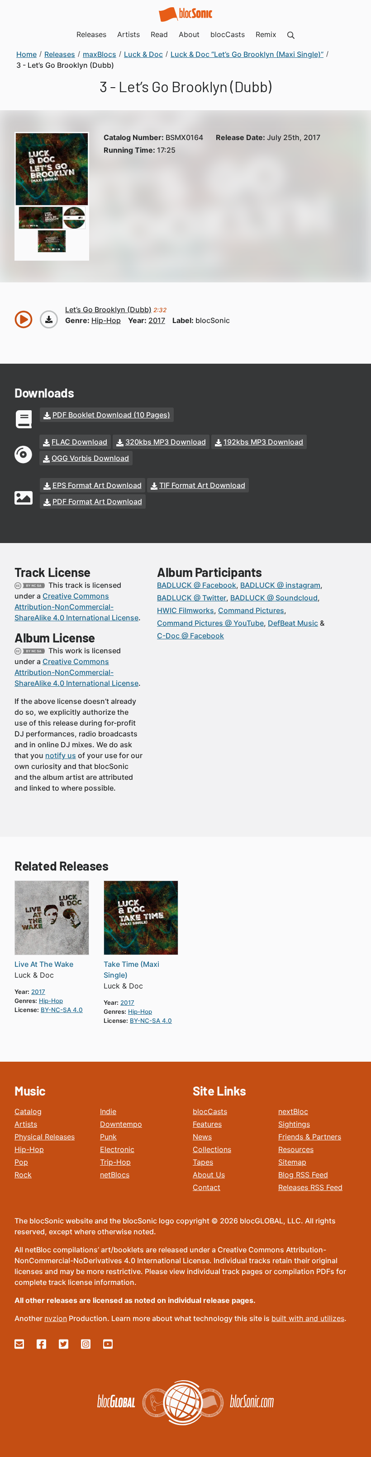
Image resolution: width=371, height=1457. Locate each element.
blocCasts (210, 1111)
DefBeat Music (293, 623)
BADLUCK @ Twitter (191, 597)
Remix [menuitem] (266, 34)
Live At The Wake (43, 964)
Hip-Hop (29, 1149)
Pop (21, 1162)
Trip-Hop (115, 1162)
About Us (209, 1174)
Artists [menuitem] (128, 34)
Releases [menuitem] (91, 34)
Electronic (117, 1149)
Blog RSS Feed (303, 1174)
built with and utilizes (307, 1318)
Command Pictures (251, 610)
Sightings (294, 1124)
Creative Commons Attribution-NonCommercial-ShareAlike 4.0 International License (76, 606)
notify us (60, 755)
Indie (108, 1111)
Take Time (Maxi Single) (131, 969)
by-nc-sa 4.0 (62, 1009)
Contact (206, 1187)
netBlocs (114, 1174)
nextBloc (293, 1111)
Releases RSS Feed (310, 1187)
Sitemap (292, 1162)
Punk (108, 1136)
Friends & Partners (309, 1136)
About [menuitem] (189, 34)
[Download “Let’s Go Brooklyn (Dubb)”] (49, 319)
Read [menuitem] (159, 34)
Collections (212, 1149)
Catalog (28, 1111)
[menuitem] (291, 34)
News (202, 1136)
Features (207, 1124)
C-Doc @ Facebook (190, 635)
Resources (296, 1149)
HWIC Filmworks (185, 610)
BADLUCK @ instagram (280, 585)
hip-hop (106, 320)
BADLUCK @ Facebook (196, 585)
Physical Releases (44, 1136)
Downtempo (121, 1124)
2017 (156, 320)
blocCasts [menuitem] (227, 34)
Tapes (203, 1162)
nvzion (55, 1318)
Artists (25, 1124)
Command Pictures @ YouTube (210, 623)
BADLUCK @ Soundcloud (274, 597)
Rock (23, 1174)
